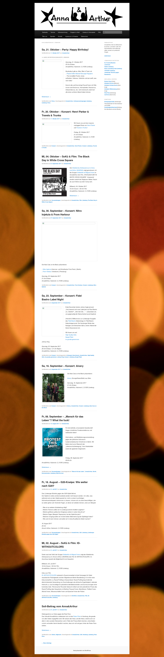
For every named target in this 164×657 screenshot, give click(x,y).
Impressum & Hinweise (71, 36)
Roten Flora (77, 616)
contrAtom (107, 64)
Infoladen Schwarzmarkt (110, 85)
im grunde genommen (72, 339)
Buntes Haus (107, 81)
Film (80, 200)
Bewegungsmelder (109, 101)
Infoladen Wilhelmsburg (110, 89)
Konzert (54, 146)
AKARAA (74, 596)
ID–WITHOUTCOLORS (49, 575)
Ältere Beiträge (46, 643)
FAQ (99, 32)
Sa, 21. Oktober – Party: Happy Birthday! (65, 49)
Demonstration (46, 473)
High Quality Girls (70, 335)
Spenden (52, 36)
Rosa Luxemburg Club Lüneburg (113, 68)
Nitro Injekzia (47, 269)
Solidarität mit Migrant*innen (85, 172)
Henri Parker (91, 125)
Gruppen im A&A (75, 32)
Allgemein (58, 634)
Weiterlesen (46, 97)
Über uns (44, 36)
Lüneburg (44, 103)
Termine (53, 32)
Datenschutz (84, 36)
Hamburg (85, 634)
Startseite (45, 32)
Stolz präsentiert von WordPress (82, 650)
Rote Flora (107, 93)
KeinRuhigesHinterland (110, 107)
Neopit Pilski (69, 337)
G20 (80, 532)
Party (53, 101)
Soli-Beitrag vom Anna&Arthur (59, 606)
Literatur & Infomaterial (89, 32)
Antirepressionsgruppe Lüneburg (82, 101)
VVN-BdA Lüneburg (109, 70)
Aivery (69, 378)
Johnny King (60, 357)
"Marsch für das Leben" (78, 471)
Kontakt (60, 36)
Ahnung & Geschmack (73, 355)
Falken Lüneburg (108, 66)
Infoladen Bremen (109, 83)
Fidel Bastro (72, 321)
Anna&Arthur (65, 53)
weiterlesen (107, 56)
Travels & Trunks (81, 128)
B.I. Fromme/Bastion (109, 63)
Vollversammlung (62, 32)
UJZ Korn (107, 95)
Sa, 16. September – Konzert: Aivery (62, 366)
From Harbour (47, 271)
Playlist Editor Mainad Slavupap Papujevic (80, 73)
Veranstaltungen (56, 200)
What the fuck (59, 473)
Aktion (53, 634)
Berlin (94, 471)
